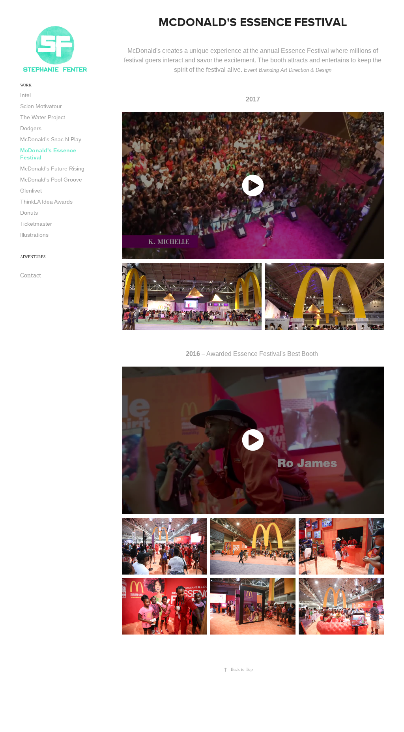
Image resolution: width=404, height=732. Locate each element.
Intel (25, 95)
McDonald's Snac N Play (50, 139)
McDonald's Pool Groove (51, 179)
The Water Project (42, 117)
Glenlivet (31, 190)
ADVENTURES (33, 256)
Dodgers (30, 128)
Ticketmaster (36, 224)
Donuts (29, 213)
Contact (30, 275)
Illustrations (34, 235)
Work (26, 85)
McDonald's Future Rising (52, 168)
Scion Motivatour (41, 106)
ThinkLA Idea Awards (46, 201)
